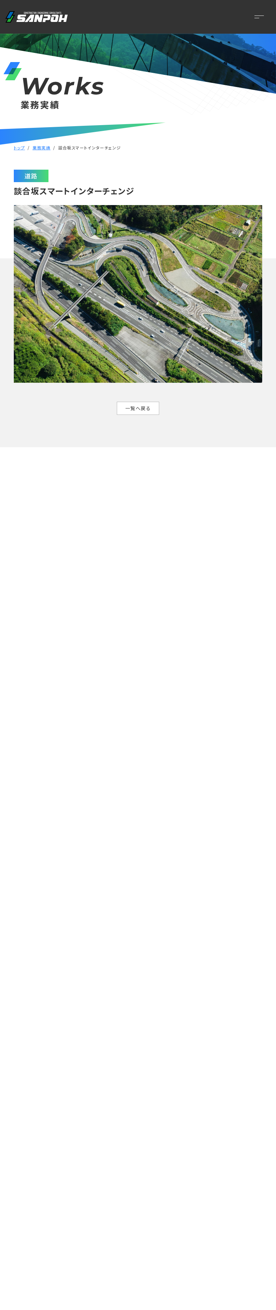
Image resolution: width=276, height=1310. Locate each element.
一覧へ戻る (138, 408)
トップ (19, 147)
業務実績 (42, 147)
